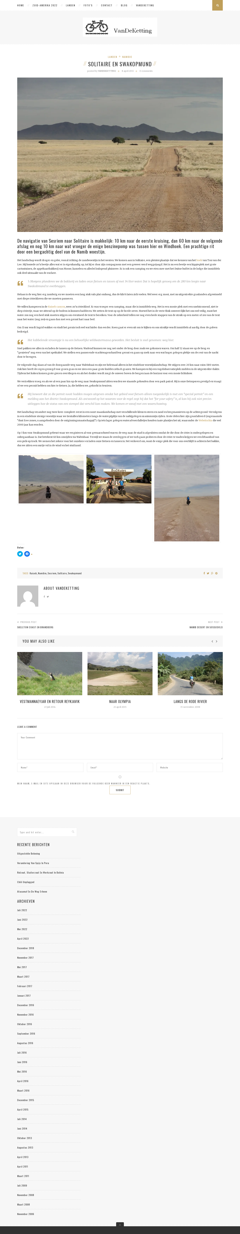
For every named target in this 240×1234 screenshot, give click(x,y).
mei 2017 (22, 967)
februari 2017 (24, 986)
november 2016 (25, 1014)
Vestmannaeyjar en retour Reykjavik (50, 701)
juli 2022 (22, 910)
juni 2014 (22, 1128)
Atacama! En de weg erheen (32, 891)
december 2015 (25, 1100)
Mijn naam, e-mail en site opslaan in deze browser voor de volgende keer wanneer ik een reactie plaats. (83, 783)
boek (199, 260)
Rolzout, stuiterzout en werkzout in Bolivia (40, 872)
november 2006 (25, 1214)
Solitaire (62, 573)
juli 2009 (22, 1185)
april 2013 (22, 1157)
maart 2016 (23, 1090)
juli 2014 (22, 1119)
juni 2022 (22, 919)
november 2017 (25, 957)
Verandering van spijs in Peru (33, 863)
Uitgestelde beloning (28, 853)
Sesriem (52, 573)
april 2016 (22, 1081)
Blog (124, 5)
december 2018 (25, 948)
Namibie (127, 57)
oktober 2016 (24, 1024)
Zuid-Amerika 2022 (45, 5)
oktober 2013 (24, 1138)
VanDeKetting (145, 5)
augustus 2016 (25, 1043)
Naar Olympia (120, 701)
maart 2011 (23, 1176)
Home (20, 5)
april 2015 (22, 1109)
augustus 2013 (25, 1147)
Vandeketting (67, 588)
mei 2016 (22, 1071)
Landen (70, 5)
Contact (106, 5)
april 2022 (23, 938)
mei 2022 (22, 929)
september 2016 (26, 1033)
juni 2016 (22, 1062)
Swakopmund (75, 573)
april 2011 (22, 1166)
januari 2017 (24, 995)
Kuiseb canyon (56, 306)
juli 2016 (22, 1052)
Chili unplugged (25, 882)
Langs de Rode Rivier (190, 701)
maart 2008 (23, 1204)
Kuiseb (33, 573)
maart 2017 (23, 976)
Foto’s (88, 5)
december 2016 (25, 1005)
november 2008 (25, 1195)
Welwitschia (205, 420)
